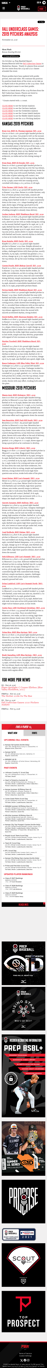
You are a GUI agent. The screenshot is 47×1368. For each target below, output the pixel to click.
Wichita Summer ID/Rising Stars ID (18, 815)
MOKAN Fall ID (10, 759)
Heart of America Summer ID (16, 780)
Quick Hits (21, 785)
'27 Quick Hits (22, 830)
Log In (39, 3)
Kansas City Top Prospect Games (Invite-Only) (22, 824)
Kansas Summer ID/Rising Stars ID (18, 789)
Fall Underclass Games (32, 63)
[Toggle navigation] (3, 8)
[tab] (12, 733)
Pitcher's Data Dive (11, 785)
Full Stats (8, 776)
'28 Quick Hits (31, 830)
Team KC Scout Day (12, 843)
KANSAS (5, 3)
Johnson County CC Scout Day (17, 772)
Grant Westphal (16, 882)
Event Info (18, 748)
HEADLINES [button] (23, 905)
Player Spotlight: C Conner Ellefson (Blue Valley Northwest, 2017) (22, 688)
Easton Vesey (19, 896)
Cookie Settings (25, 1356)
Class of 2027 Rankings (14, 878)
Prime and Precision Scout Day (17, 866)
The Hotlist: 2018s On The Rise (16, 696)
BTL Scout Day (10, 850)
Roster (14, 776)
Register (7, 755)
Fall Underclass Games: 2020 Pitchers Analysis (20, 703)
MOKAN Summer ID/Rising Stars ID (18, 806)
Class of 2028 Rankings (14, 886)
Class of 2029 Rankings (14, 893)
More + (41, 9)
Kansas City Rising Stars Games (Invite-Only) (22, 858)
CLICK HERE (7, 105)
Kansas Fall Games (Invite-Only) (17, 745)
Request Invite (9, 748)
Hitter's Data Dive (31, 784)
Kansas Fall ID (10, 752)
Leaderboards (21, 784)
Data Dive (29, 802)
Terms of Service (25, 1353)
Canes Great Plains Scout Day (16, 799)
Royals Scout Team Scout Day (16, 835)
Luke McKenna (17, 889)
